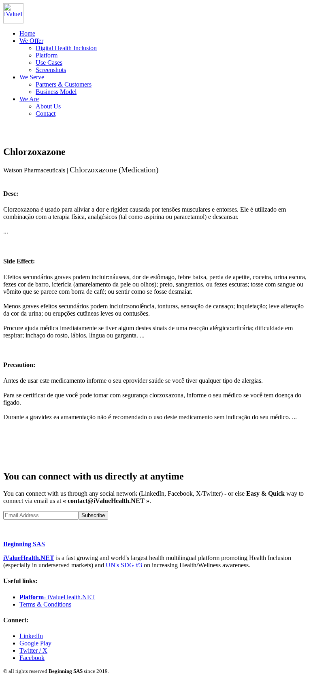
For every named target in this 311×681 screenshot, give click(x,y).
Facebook (32, 657)
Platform (47, 55)
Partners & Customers (64, 84)
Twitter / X (33, 650)
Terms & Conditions (45, 604)
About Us (48, 106)
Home (27, 33)
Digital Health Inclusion (66, 48)
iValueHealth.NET (28, 557)
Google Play (35, 643)
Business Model (56, 91)
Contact (45, 113)
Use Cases (49, 62)
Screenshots (51, 69)
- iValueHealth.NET (57, 597)
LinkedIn (31, 635)
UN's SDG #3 (124, 565)
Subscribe (93, 515)
